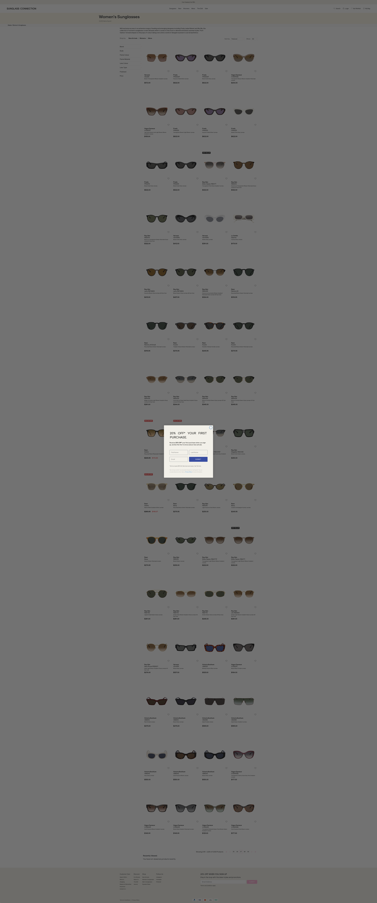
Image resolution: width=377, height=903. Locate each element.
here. (200, 466)
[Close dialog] (210, 427)
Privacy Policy (188, 472)
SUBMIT (198, 459)
